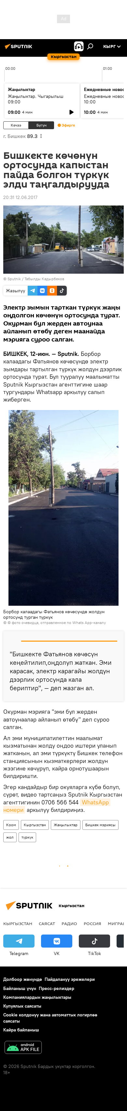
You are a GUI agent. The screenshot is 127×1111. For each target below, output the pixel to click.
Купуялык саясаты (22, 1006)
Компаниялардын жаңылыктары (37, 997)
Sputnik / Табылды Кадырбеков (35, 278)
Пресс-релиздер (56, 988)
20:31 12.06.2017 (20, 197)
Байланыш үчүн (19, 988)
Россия (92, 923)
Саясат (47, 923)
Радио (69, 923)
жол (10, 837)
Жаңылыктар (66, 824)
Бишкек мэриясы (100, 824)
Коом (11, 824)
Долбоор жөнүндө (22, 979)
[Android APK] (23, 1048)
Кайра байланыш (21, 1030)
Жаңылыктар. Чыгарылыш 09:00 (36, 99)
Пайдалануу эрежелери (70, 979)
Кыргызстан (35, 824)
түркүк (27, 837)
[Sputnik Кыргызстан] (19, 49)
